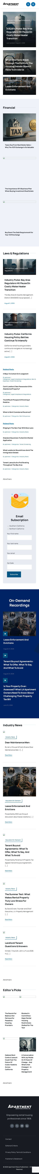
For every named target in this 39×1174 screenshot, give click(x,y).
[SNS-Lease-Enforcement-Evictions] (19, 768)
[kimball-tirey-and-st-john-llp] (4, 932)
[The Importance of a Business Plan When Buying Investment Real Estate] (19, 158)
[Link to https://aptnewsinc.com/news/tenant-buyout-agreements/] (5, 655)
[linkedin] (27, 1126)
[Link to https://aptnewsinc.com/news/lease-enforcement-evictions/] (5, 634)
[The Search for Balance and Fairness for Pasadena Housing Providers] (11, 997)
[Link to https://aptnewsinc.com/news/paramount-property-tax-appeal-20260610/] (5, 680)
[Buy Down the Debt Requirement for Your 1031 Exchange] (19, 202)
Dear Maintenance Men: (17, 742)
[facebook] (12, 1126)
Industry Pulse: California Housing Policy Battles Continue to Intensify (18, 337)
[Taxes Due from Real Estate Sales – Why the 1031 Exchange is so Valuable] (19, 115)
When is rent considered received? (17, 412)
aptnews (7, 377)
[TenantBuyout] (4, 835)
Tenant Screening (15, 381)
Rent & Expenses (25, 416)
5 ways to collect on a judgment (15, 374)
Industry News (24, 406)
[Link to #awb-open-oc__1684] (33, 4)
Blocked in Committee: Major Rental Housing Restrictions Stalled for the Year (27, 1020)
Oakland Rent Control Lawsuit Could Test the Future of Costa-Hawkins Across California (11, 1062)
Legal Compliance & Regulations (21, 379)
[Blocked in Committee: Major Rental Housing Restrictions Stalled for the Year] (28, 997)
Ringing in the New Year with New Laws (18, 428)
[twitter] (17, 1126)
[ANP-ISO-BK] (11, 3)
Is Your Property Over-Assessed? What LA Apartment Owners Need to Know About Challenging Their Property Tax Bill (20, 693)
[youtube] (22, 1126)
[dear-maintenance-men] (4, 732)
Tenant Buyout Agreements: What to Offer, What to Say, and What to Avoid (18, 664)
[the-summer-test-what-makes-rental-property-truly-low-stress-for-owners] (4, 883)
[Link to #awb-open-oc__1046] (28, 4)
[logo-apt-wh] (19, 1105)
